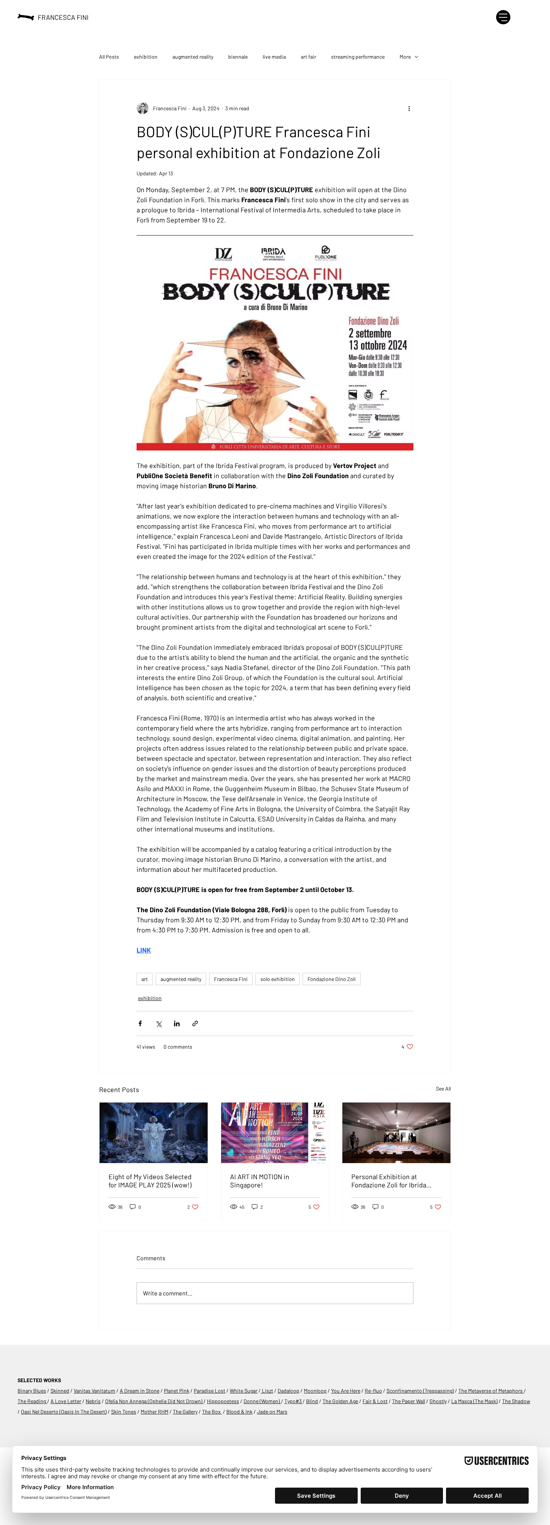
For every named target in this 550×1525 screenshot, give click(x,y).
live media (274, 56)
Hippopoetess (223, 1401)
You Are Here (345, 1390)
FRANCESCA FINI (63, 17)
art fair (308, 56)
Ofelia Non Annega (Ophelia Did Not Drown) (154, 1401)
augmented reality (192, 56)
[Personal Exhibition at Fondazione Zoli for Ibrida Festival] (396, 1133)
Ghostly (438, 1401)
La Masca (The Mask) (474, 1401)
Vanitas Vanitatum (94, 1390)
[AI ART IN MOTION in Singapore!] (275, 1133)
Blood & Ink (239, 1411)
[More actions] (408, 108)
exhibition (146, 56)
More (405, 56)
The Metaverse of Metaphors (491, 1390)
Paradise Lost (209, 1390)
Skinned (60, 1390)
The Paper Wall (408, 1401)
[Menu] (503, 17)
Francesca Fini (231, 979)
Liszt (267, 1390)
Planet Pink (176, 1390)
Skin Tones (123, 1411)
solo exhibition (277, 979)
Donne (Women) (262, 1401)
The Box (212, 1411)
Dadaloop (288, 1390)
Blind (312, 1401)
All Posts (109, 56)
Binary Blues (32, 1390)
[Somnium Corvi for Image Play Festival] (154, 1133)
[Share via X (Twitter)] (158, 1023)
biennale (238, 56)
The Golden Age (340, 1401)
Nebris (93, 1401)
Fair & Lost (375, 1401)
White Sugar (243, 1390)
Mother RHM (154, 1411)
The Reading (32, 1401)
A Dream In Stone (139, 1390)
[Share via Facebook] (140, 1023)
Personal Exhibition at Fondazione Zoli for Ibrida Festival (388, 1180)
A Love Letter (66, 1401)
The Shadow (516, 1401)
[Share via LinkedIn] (176, 1023)
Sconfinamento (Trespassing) (420, 1390)
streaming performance (358, 56)
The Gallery (185, 1411)
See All (443, 1088)
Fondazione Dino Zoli (332, 979)
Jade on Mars (272, 1411)
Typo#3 (293, 1401)
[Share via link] (195, 1023)
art (144, 979)
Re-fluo (373, 1390)
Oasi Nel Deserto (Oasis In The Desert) (64, 1411)
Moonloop (315, 1390)
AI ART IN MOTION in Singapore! (259, 1180)
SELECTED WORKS (39, 1380)
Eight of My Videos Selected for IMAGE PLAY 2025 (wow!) (150, 1180)
